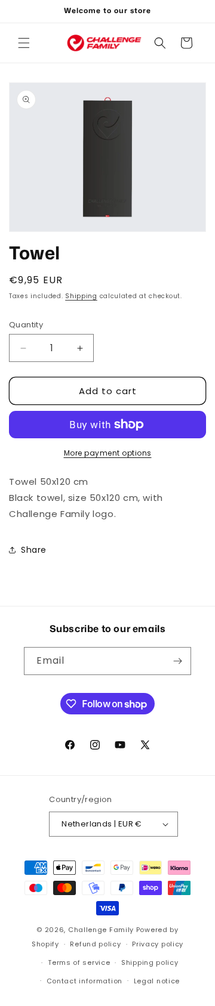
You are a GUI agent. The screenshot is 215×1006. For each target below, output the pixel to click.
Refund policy (95, 944)
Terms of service (79, 962)
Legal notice (157, 981)
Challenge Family (101, 929)
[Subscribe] (177, 661)
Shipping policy (150, 962)
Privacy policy (157, 944)
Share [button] (34, 550)
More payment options (108, 453)
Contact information (84, 981)
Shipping (81, 296)
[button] (24, 43)
